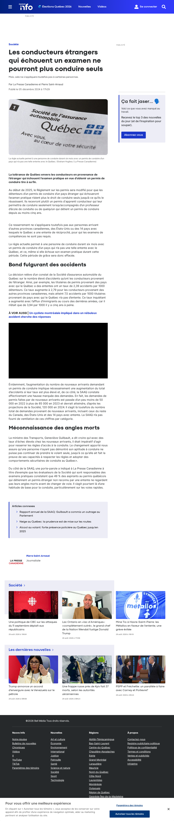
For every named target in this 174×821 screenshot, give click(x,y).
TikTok (16, 763)
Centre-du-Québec (99, 747)
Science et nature (60, 767)
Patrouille (56, 759)
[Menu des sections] (10, 6)
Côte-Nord (95, 776)
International (57, 751)
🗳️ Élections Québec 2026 (55, 7)
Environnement (59, 747)
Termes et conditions (139, 751)
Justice (55, 755)
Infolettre (132, 763)
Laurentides (95, 780)
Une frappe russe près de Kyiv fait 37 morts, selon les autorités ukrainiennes (85, 690)
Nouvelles (84, 7)
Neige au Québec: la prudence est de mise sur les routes (55, 522)
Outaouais (94, 788)
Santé (54, 763)
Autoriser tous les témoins (129, 813)
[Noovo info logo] (26, 7)
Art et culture (58, 739)
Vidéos (102, 7)
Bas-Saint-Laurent (99, 743)
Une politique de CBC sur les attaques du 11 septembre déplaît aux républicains (33, 626)
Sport (54, 776)
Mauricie (93, 767)
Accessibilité (134, 759)
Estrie (92, 755)
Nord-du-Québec (98, 771)
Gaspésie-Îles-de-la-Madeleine (106, 796)
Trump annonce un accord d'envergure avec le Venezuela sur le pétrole (32, 690)
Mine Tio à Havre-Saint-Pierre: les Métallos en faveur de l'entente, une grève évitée (138, 626)
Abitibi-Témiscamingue (101, 739)
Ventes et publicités (138, 755)
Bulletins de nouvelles (24, 743)
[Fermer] (168, 809)
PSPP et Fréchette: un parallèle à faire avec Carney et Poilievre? (140, 688)
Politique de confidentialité (142, 747)
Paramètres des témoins (25, 768)
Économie (56, 743)
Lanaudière (95, 763)
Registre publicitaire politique (143, 743)
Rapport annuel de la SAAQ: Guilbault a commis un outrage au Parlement (60, 514)
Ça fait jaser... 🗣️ (140, 102)
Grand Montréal (97, 759)
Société (14, 44)
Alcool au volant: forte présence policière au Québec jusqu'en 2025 (59, 529)
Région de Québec (99, 792)
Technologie (57, 780)
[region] (87, 809)
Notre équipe (19, 739)
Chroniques (18, 747)
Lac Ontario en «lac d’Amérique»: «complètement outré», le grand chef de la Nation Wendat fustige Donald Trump (86, 628)
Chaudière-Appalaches (102, 751)
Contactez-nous (136, 739)
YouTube (17, 759)
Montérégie (95, 784)
